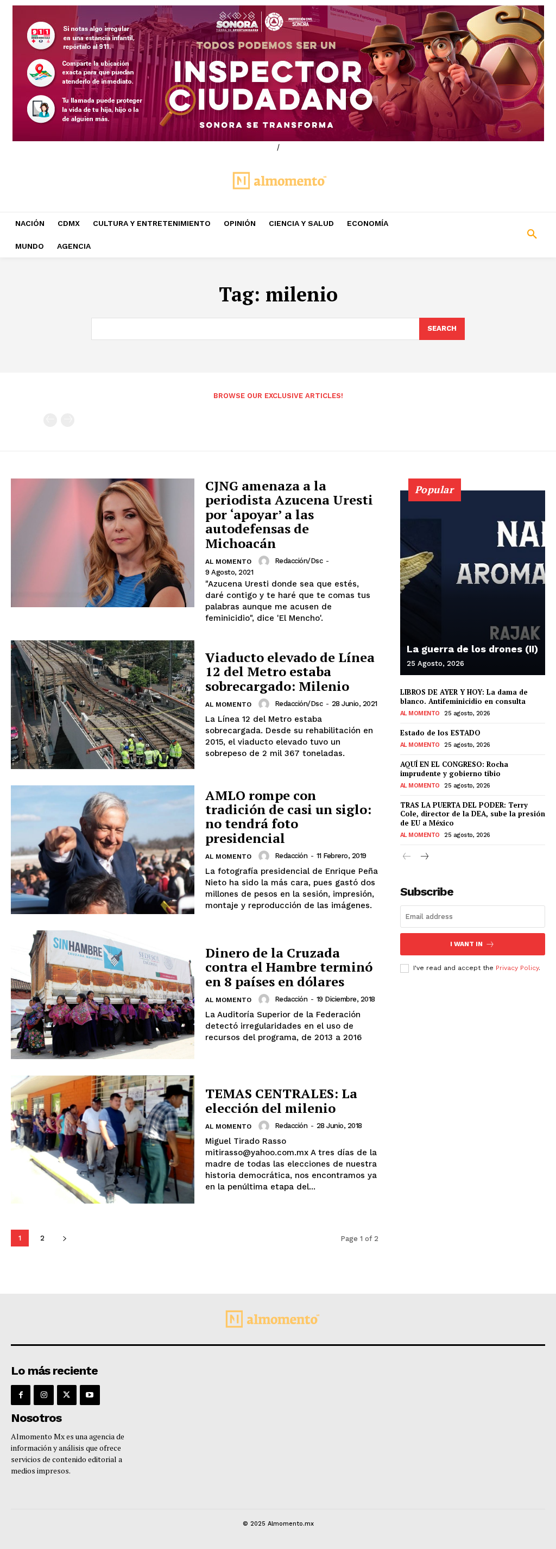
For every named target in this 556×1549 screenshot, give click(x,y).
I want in (466, 944)
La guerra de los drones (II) (472, 648)
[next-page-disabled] (67, 420)
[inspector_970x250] (278, 73)
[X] (67, 1395)
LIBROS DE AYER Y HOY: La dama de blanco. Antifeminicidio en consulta (464, 696)
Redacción (291, 856)
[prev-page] (50, 420)
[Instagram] (43, 1395)
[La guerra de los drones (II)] (472, 582)
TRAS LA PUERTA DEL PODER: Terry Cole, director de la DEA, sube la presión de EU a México (472, 814)
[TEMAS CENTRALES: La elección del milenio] (102, 1139)
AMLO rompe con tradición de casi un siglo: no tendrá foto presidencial (288, 816)
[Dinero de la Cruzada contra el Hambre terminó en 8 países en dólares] (102, 994)
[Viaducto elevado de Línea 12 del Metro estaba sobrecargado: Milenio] (102, 704)
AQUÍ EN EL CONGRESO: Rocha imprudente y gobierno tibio (454, 768)
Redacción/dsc (299, 561)
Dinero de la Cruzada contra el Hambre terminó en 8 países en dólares (288, 967)
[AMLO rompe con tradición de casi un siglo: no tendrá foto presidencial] (102, 849)
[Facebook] (20, 1395)
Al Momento (228, 561)
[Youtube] (89, 1395)
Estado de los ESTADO (440, 733)
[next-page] (64, 1238)
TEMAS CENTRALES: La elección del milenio (281, 1100)
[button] (486, 235)
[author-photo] (265, 561)
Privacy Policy (517, 968)
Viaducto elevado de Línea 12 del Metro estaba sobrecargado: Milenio (290, 671)
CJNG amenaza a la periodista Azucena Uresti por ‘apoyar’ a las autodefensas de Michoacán (289, 514)
